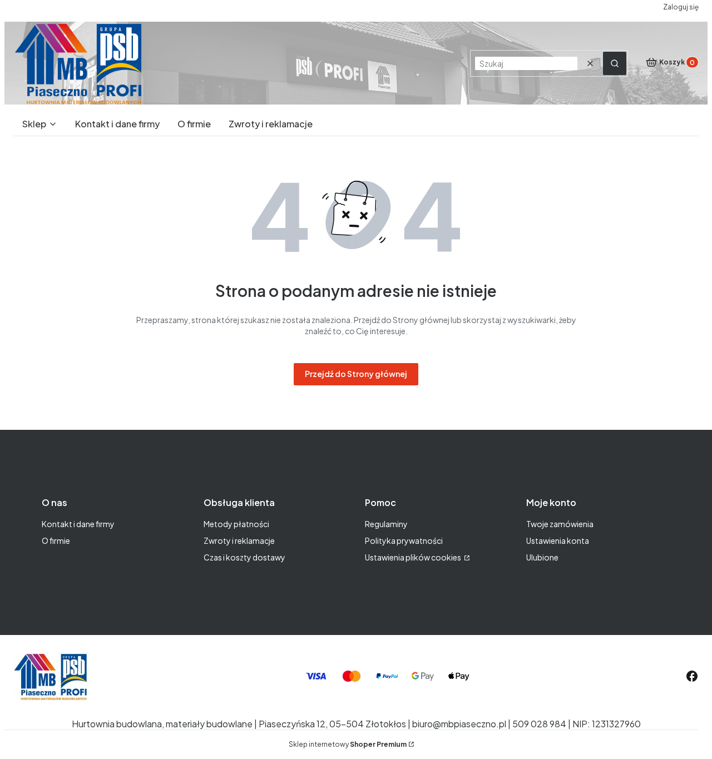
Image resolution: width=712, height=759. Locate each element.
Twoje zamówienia (560, 524)
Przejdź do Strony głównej (356, 374)
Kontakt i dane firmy (78, 524)
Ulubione (542, 557)
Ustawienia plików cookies (413, 557)
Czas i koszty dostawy (244, 557)
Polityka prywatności (404, 540)
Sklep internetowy (348, 744)
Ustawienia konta (557, 540)
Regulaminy (386, 524)
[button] (614, 63)
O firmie (56, 540)
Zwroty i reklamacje (239, 540)
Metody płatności (236, 524)
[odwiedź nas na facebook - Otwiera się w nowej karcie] (692, 676)
